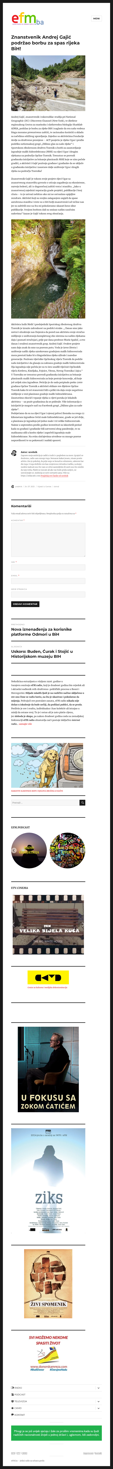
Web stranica (19, 589)
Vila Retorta (67, 850)
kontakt (98, 1453)
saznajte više (25, 724)
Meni (96, 18)
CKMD (24, 1453)
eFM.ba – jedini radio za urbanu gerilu (27, 1461)
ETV (18, 1453)
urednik (18, 486)
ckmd (56, 486)
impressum (88, 1453)
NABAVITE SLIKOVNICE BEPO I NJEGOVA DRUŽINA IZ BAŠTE (37, 791)
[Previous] (14, 850)
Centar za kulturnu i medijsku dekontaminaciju (47, 987)
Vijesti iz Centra (44, 486)
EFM (13, 1453)
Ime (14, 562)
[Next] (82, 850)
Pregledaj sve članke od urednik (54, 476)
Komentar (18, 520)
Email (15, 575)
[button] (13, 924)
